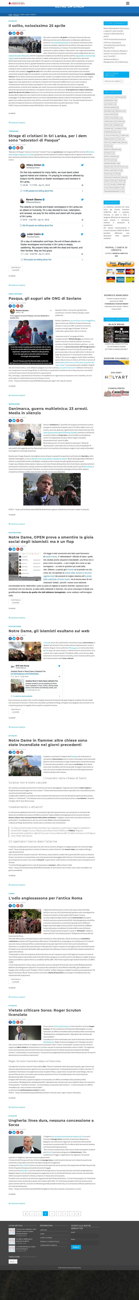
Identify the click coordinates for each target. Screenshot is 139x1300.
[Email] (21, 33)
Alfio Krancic (110, 104)
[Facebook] (10, 33)
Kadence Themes (77, 1267)
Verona (121, 184)
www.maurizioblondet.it (114, 191)
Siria (124, 177)
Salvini (116, 177)
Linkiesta (116, 142)
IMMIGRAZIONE (14, 404)
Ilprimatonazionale (112, 132)
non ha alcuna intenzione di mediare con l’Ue (68, 1136)
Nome (73, 1239)
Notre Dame (88, 466)
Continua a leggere (16, 268)
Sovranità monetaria (118, 39)
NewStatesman (48, 1042)
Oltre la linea (110, 170)
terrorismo (14, 131)
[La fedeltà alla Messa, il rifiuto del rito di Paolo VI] (12, 1249)
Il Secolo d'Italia (111, 135)
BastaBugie (109, 111)
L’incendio (47, 642)
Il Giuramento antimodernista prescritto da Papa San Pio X (114, 45)
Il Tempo (124, 135)
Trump (121, 181)
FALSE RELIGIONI (15, 533)
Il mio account (46, 1238)
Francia (108, 125)
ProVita (108, 174)
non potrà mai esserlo (68, 368)
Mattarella (109, 153)
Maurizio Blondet (112, 163)
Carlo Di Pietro (110, 115)
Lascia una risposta (18, 122)
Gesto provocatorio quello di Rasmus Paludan (60, 432)
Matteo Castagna (111, 156)
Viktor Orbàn (24, 1165)
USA (112, 184)
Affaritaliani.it (110, 101)
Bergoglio (121, 111)
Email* (73, 1232)
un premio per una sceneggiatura (82, 320)
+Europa (108, 97)
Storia (11, 893)
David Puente (51, 557)
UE (106, 184)
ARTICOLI (43, 1230)
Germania (118, 125)
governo (108, 128)
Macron (108, 146)
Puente (70, 570)
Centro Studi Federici (113, 118)
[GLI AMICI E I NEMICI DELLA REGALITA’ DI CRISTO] (12, 1241)
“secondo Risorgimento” (60, 42)
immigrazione (110, 139)
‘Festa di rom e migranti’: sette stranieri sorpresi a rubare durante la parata (26, 1231)
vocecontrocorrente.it (114, 188)
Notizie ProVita (121, 167)
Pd (120, 170)
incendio (74, 756)
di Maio (120, 122)
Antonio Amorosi (111, 108)
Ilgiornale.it (120, 128)
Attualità (13, 21)
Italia (121, 139)
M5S (124, 142)
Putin (117, 174)
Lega (107, 142)
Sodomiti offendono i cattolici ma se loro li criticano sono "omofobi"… (116, 53)
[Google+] (17, 33)
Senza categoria (15, 294)
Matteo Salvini (110, 160)
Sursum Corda (110, 181)
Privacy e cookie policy (50, 1241)
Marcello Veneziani (112, 149)
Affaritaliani (120, 97)
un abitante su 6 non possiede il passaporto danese (48, 459)
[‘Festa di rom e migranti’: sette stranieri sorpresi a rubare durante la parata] (12, 1231)
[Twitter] (14, 33)
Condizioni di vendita (48, 1245)
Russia (107, 177)
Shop (42, 1234)
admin (24, 30)
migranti (108, 167)
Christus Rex (110, 122)
